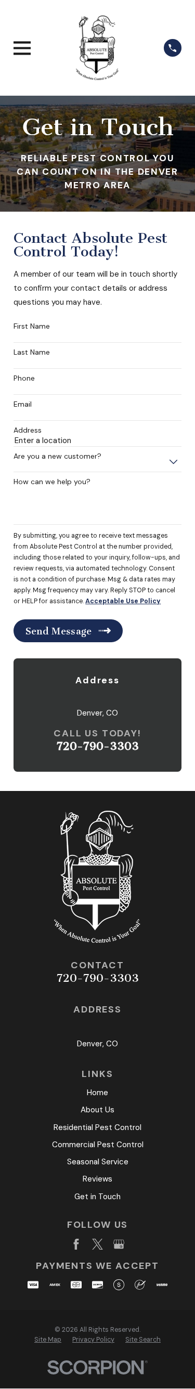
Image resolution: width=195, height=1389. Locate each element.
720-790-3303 (98, 745)
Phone (24, 378)
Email (23, 404)
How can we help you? (52, 481)
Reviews (97, 1179)
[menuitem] (47, 1340)
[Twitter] (97, 1244)
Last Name (32, 352)
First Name (32, 326)
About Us (97, 1110)
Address (28, 430)
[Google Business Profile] (118, 1244)
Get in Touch (97, 1196)
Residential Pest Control (97, 1127)
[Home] (97, 48)
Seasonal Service (97, 1162)
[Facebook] (76, 1244)
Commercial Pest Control (98, 1144)
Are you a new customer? (57, 456)
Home (97, 1092)
